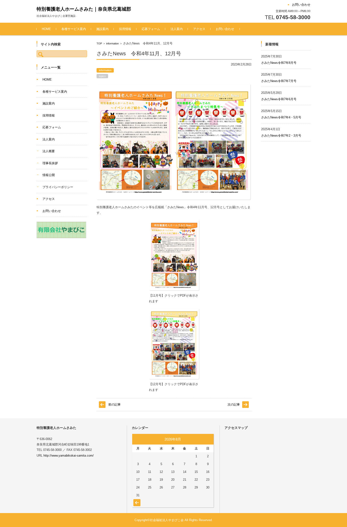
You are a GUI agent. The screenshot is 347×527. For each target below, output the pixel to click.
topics (102, 76)
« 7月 (136, 500)
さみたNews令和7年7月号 (278, 81)
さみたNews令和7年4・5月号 (281, 117)
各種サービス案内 (73, 29)
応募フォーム (151, 29)
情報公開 (48, 175)
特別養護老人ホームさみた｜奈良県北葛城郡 (84, 9)
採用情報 (125, 29)
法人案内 (176, 29)
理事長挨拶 (50, 163)
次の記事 (234, 404)
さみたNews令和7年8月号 (278, 63)
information (112, 43)
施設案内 (102, 29)
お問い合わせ (225, 29)
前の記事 (114, 404)
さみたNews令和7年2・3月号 (281, 135)
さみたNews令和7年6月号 (278, 99)
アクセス (199, 29)
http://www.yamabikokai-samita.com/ (68, 455)
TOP (99, 43)
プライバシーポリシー (57, 187)
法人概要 (48, 151)
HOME (46, 29)
